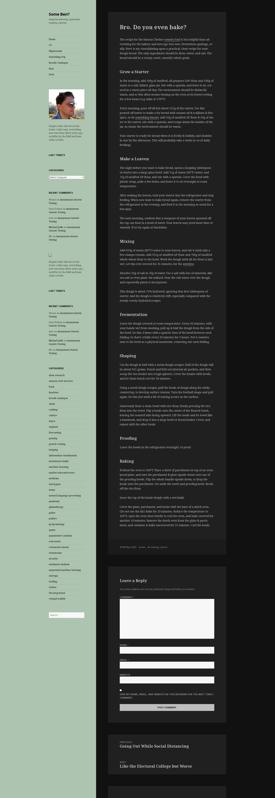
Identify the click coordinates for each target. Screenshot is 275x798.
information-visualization (63, 455)
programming (56, 524)
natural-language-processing (65, 495)
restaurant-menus (59, 547)
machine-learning (59, 466)
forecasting (55, 432)
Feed (51, 74)
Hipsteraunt (55, 51)
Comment (127, 597)
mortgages (55, 484)
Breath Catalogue (58, 62)
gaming (53, 438)
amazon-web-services (61, 381)
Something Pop (57, 56)
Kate (51, 68)
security (53, 558)
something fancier (147, 117)
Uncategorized (57, 592)
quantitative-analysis (60, 535)
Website (125, 674)
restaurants (55, 552)
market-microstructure (62, 472)
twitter (53, 587)
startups (53, 575)
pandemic (54, 501)
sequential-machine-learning (65, 570)
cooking (53, 409)
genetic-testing (57, 444)
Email (124, 660)
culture (53, 415)
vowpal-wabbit (57, 598)
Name (124, 645)
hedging (53, 449)
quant (52, 529)
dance (52, 421)
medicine (54, 478)
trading (53, 581)
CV (50, 45)
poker (52, 512)
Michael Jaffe (56, 227)
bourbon (53, 392)
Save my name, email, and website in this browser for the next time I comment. (167, 696)
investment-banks (59, 461)
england (53, 426)
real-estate (55, 541)
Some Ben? (59, 14)
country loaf (172, 39)
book (51, 386)
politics (53, 518)
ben (143, 547)
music (52, 489)
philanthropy (56, 507)
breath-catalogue (58, 398)
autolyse (188, 264)
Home (52, 39)
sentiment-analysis (59, 564)
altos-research (57, 375)
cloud (52, 403)
